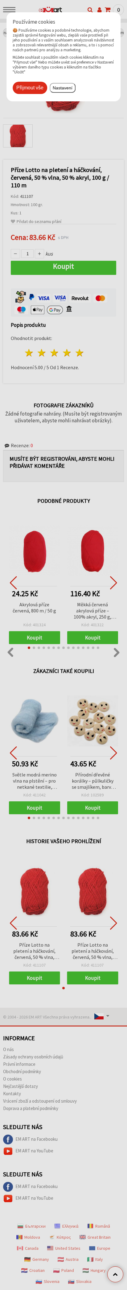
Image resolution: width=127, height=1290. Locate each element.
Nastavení (62, 87)
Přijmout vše (29, 87)
